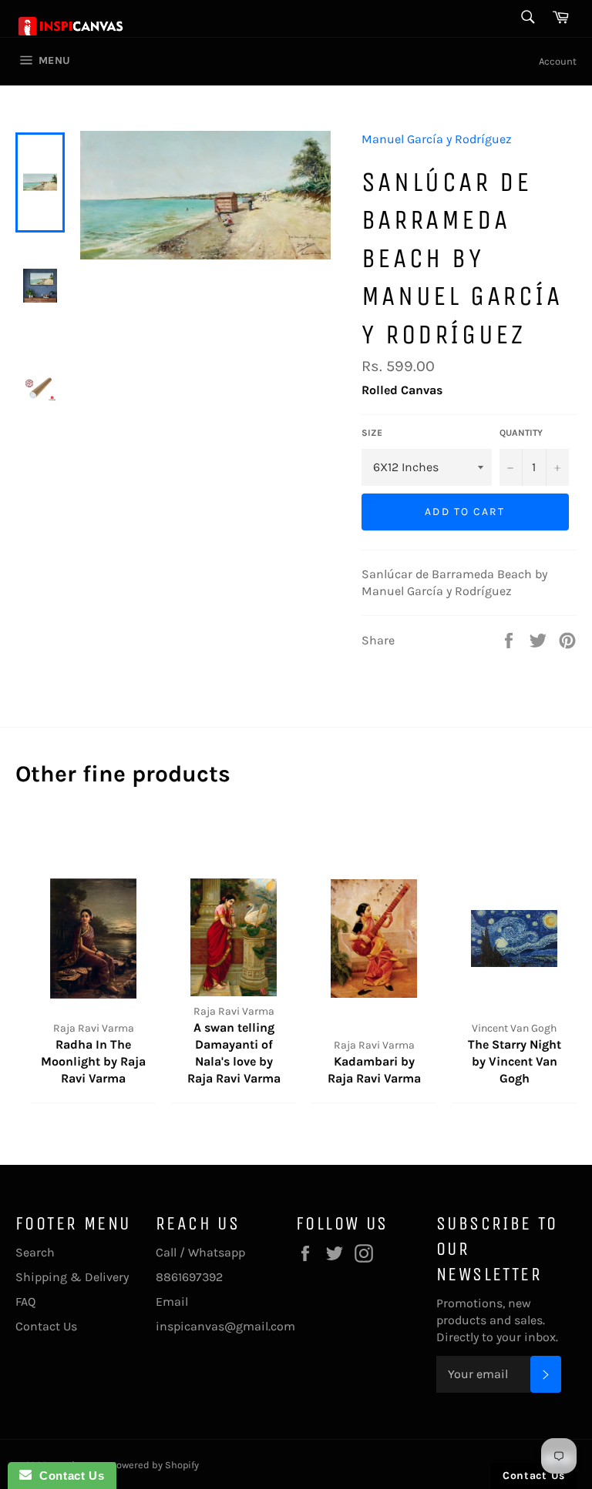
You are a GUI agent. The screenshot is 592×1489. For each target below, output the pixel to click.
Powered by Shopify (155, 1465)
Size (372, 432)
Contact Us (46, 1326)
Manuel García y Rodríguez (437, 139)
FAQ (25, 1301)
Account (558, 61)
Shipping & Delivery (72, 1277)
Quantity (521, 432)
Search (35, 1252)
